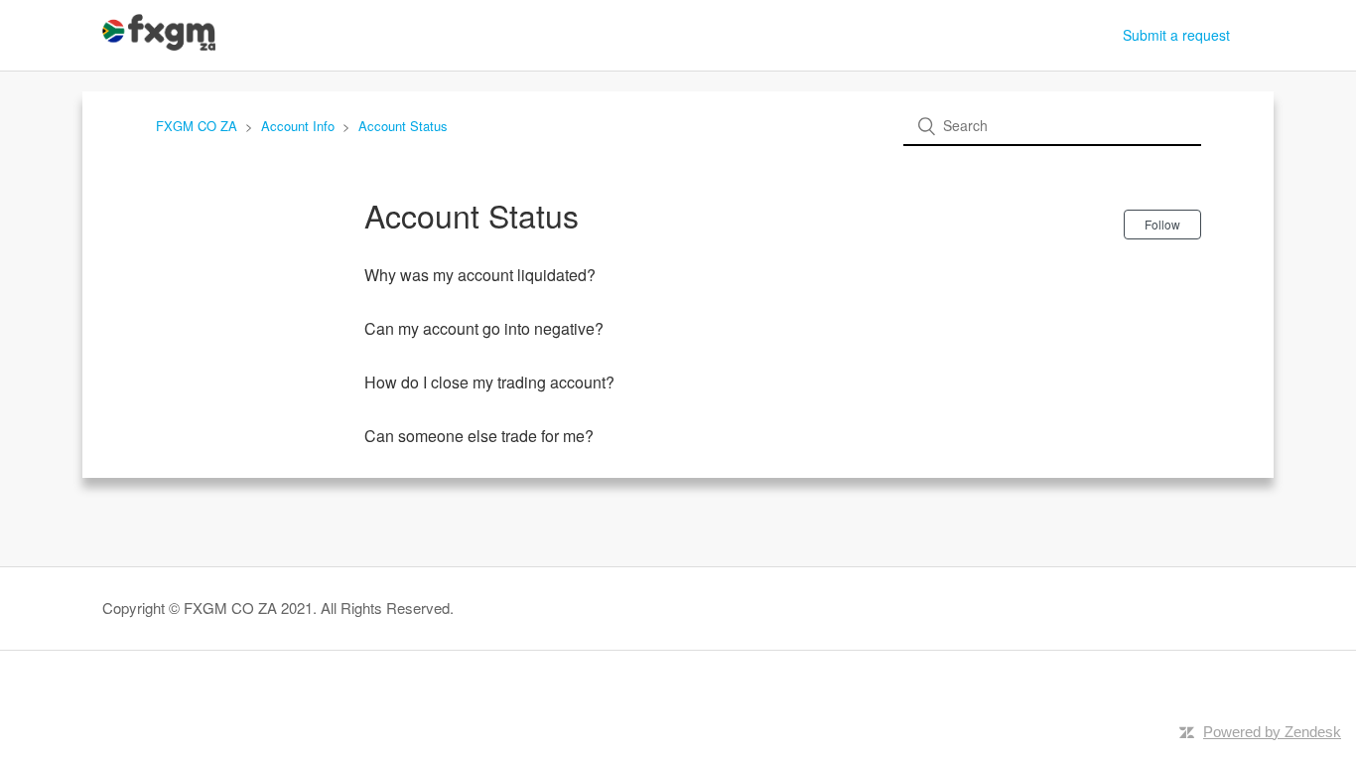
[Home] (158, 44)
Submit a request (1176, 35)
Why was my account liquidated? (480, 274)
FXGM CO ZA (196, 125)
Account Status (403, 125)
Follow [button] (1162, 224)
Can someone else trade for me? (479, 435)
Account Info (298, 125)
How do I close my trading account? (489, 382)
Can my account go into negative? (484, 328)
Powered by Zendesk (1272, 731)
